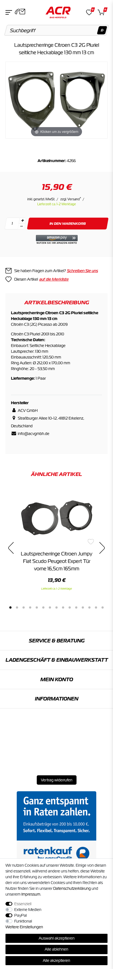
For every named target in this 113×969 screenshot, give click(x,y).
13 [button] (89, 607)
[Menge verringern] (21, 226)
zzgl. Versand (70, 199)
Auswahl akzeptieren (57, 938)
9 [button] (63, 607)
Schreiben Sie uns (82, 270)
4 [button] (30, 607)
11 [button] (76, 607)
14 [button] (96, 607)
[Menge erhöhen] (22, 221)
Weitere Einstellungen (24, 926)
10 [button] (70, 607)
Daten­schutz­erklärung (72, 888)
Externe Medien (27, 909)
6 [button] (43, 607)
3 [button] (23, 607)
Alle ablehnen (56, 949)
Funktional (23, 921)
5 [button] (37, 607)
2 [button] (17, 607)
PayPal (20, 915)
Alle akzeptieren (56, 960)
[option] (56, 539)
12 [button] (83, 607)
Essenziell (23, 903)
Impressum (30, 894)
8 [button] (56, 607)
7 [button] (50, 607)
